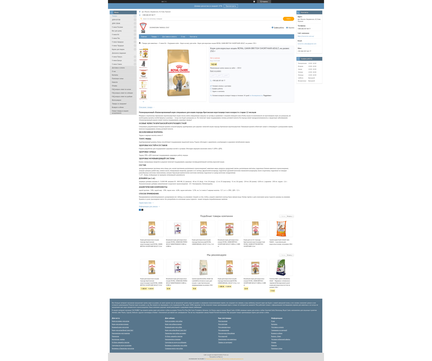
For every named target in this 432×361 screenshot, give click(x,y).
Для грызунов (222, 321)
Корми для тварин (118, 49)
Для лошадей (222, 336)
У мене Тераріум (118, 46)
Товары (114, 16)
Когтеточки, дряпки (118, 339)
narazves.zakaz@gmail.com (307, 44)
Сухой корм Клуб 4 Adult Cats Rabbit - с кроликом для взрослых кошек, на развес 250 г (281, 242)
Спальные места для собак (174, 348)
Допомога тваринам (119, 53)
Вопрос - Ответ (276, 336)
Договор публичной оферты (280, 339)
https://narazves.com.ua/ (306, 36)
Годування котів (173, 43)
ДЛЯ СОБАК (116, 23)
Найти (289, 19)
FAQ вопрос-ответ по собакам (122, 93)
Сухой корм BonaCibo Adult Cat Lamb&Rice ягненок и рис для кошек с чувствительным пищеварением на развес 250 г (202, 282)
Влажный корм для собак (173, 327)
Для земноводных (224, 327)
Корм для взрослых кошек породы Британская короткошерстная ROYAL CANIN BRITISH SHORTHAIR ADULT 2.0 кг (151, 243)
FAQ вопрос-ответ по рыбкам (122, 96)
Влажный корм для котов (120, 327)
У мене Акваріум (118, 42)
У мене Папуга (117, 57)
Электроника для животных (227, 339)
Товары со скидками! (119, 104)
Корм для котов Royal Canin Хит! (122, 330)
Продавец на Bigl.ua (216, 357)
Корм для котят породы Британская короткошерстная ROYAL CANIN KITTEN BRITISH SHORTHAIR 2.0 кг (254, 243)
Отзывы (114, 86)
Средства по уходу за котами (121, 345)
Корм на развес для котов (120, 321)
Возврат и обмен (118, 107)
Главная (144, 36)
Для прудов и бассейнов (226, 333)
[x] (142, 210)
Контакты (115, 75)
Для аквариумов (223, 330)
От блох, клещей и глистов (120, 342)
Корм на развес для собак (173, 321)
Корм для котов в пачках (120, 324)
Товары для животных (149, 43)
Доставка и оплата (118, 68)
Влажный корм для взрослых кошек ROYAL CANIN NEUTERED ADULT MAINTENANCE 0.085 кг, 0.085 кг (176, 243)
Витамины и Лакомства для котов (123, 348)
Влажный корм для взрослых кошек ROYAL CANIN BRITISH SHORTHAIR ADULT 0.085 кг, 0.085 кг (229, 243)
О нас (114, 71)
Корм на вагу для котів (188, 43)
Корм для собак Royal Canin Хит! (175, 330)
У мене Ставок (117, 64)
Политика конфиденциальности (233, 359)
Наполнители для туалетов (121, 333)
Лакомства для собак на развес (175, 333)
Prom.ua (225, 355)
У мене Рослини (117, 27)
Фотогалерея (116, 100)
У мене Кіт (115, 34)
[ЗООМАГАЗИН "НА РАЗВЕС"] (143, 27)
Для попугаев (222, 324)
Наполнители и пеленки (173, 339)
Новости (115, 82)
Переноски (115, 336)
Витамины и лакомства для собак (176, 345)
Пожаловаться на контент (214, 359)
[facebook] (140, 210)
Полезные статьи (117, 79)
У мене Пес (116, 38)
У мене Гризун (117, 60)
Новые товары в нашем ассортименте (120, 112)
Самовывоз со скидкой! (279, 330)
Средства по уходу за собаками (175, 342)
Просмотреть (231, 6)
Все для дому (117, 31)
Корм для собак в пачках (173, 324)
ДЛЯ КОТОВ (116, 20)
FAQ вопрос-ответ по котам (121, 89)
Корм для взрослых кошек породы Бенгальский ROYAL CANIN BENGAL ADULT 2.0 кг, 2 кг (203, 242)
